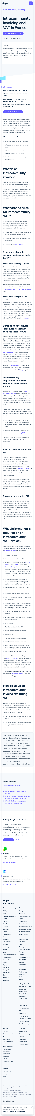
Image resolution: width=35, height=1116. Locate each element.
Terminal (6, 977)
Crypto (5, 932)
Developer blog (24, 1024)
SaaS (20, 944)
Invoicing (21, 10)
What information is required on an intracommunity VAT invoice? (15, 100)
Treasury (6, 980)
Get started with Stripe (12, 33)
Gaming (21, 954)
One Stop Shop (14, 365)
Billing (5, 919)
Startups (22, 913)
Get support (7, 1071)
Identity (5, 944)
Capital (5, 921)
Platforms (22, 942)
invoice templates (18, 674)
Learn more (7, 61)
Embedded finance (25, 924)
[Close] (31, 1107)
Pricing (5, 911)
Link (4, 952)
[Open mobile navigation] (31, 3)
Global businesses (25, 929)
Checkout (6, 924)
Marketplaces (23, 934)
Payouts (5, 962)
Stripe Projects (24, 1021)
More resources (9, 10)
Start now (7, 840)
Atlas (4, 913)
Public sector (23, 977)
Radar (5, 965)
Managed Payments (9, 954)
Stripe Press (23, 1042)
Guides (5, 1031)
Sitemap (5, 1059)
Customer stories (8, 1034)
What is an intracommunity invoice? (15, 90)
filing (21, 370)
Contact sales (20, 840)
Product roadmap (24, 1034)
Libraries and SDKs (25, 1019)
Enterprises (23, 911)
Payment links (7, 957)
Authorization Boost (9, 916)
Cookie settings (8, 1061)
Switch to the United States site (14, 1111)
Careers (21, 1036)
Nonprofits (22, 969)
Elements (6, 937)
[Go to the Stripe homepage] (5, 900)
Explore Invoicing (9, 862)
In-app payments (24, 932)
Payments (6, 960)
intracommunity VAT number (21, 433)
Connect (5, 929)
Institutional (23, 1031)
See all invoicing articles (11, 785)
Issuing (5, 949)
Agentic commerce (25, 916)
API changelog (23, 1016)
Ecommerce (23, 921)
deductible (25, 318)
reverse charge (23, 468)
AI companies (23, 947)
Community (6, 1039)
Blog (4, 1036)
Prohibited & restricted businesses (7, 1051)
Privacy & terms (8, 1046)
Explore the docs (8, 884)
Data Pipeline (7, 934)
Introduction (7, 87)
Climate (5, 926)
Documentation (24, 1008)
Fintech (21, 952)
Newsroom (22, 1039)
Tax (4, 975)
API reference (23, 1011)
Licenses (6, 1056)
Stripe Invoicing (11, 658)
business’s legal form (12, 567)
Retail (21, 979)
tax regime (19, 244)
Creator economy (24, 949)
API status (22, 1013)
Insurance (22, 962)
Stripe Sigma (7, 972)
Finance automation (25, 926)
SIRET (17, 565)
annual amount (8, 352)
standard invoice (10, 551)
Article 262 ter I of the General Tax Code (17, 289)
